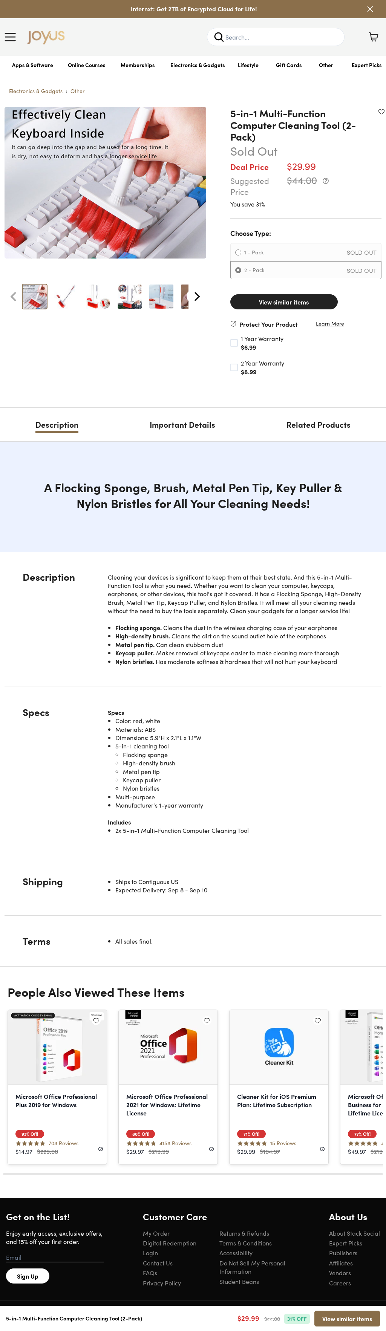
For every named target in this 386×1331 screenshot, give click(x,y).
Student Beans (239, 1281)
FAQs (150, 1272)
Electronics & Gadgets (197, 65)
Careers (340, 1283)
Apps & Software (32, 65)
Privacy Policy (162, 1283)
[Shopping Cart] (373, 36)
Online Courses (87, 65)
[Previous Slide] (13, 296)
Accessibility (236, 1252)
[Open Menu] (12, 36)
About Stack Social (354, 1233)
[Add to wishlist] (381, 111)
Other (326, 65)
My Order (156, 1233)
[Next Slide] (197, 296)
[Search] (219, 36)
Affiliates (341, 1263)
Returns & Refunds (244, 1233)
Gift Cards (289, 65)
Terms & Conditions (245, 1243)
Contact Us (158, 1263)
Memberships (138, 65)
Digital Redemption (169, 1243)
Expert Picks (345, 1243)
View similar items (284, 302)
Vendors (340, 1272)
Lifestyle (248, 65)
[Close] (370, 9)
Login (150, 1252)
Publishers (343, 1252)
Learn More (330, 323)
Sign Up (27, 1276)
